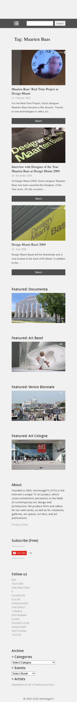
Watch (38, 121)
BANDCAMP (19, 627)
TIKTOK (16, 634)
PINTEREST (18, 607)
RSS (14, 579)
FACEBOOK (18, 595)
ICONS (16, 619)
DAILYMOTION (21, 587)
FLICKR (16, 599)
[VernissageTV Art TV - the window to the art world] (29, 9)
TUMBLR (17, 611)
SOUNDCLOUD (20, 623)
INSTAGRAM (19, 615)
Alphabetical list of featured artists (33, 684)
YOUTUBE (17, 583)
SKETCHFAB (19, 631)
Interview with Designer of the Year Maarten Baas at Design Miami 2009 (36, 169)
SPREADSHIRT (20, 603)
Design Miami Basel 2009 (29, 244)
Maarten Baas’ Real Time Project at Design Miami (35, 91)
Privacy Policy (20, 524)
